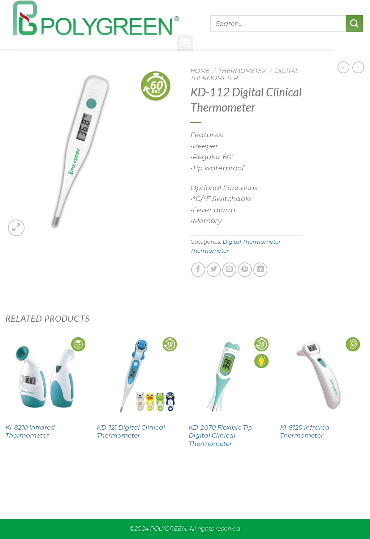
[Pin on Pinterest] (245, 269)
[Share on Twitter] (214, 269)
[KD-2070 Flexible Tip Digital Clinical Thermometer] (231, 376)
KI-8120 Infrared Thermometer (305, 431)
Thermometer (242, 70)
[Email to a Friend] (229, 269)
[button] (185, 43)
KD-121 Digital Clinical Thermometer (131, 431)
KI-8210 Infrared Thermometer (30, 431)
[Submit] (354, 23)
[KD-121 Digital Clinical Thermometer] (139, 376)
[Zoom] (16, 227)
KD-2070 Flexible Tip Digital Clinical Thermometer (221, 435)
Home (200, 70)
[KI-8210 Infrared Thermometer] (47, 376)
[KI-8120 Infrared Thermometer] (322, 376)
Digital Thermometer (252, 241)
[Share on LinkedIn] (260, 269)
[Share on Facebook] (198, 269)
